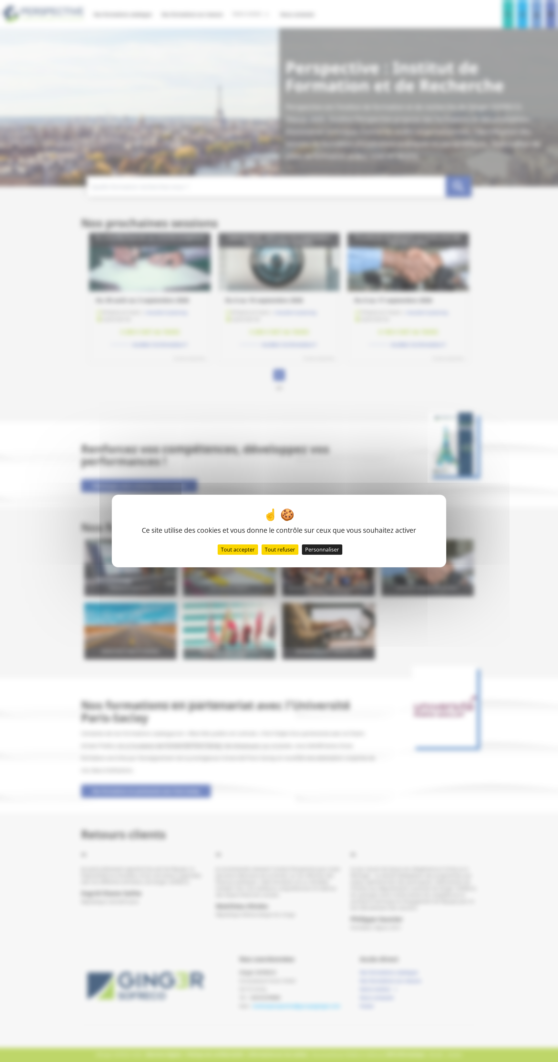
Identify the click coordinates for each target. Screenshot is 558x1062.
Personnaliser (322, 549)
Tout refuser (280, 549)
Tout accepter (238, 549)
